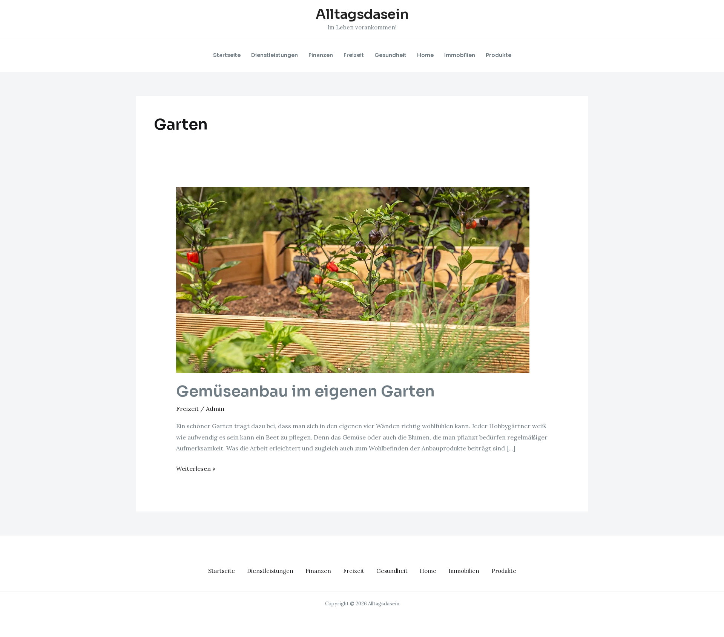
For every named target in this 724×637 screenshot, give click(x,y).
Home (425, 55)
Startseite (227, 55)
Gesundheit (390, 55)
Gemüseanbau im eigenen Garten (305, 391)
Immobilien (459, 55)
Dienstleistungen (274, 55)
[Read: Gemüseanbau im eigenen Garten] (352, 279)
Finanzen (320, 55)
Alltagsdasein (362, 14)
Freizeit (354, 55)
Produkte (498, 55)
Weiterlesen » (195, 467)
